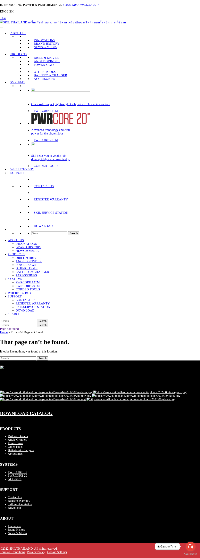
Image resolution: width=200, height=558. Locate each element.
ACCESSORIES (44, 78)
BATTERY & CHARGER (50, 75)
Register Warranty (19, 500)
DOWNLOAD (43, 226)
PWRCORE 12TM (46, 110)
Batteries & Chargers (21, 450)
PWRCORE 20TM (46, 140)
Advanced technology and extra (51, 130)
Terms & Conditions (12, 552)
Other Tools (15, 446)
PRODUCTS (18, 54)
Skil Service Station (20, 504)
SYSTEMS (17, 82)
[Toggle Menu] (1, 27)
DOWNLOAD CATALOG (26, 413)
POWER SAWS (44, 64)
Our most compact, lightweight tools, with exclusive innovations (70, 104)
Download (14, 507)
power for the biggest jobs (47, 133)
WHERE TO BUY (22, 169)
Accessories (15, 453)
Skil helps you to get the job (48, 155)
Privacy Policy (36, 552)
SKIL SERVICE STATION (51, 212)
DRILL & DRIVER (46, 57)
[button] (10, 229)
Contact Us (15, 497)
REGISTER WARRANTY (51, 199)
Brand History (16, 529)
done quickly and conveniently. (50, 159)
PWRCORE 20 (17, 475)
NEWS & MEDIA (45, 47)
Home (4, 332)
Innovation (14, 526)
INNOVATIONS (44, 40)
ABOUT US (18, 33)
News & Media (17, 533)
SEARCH (14, 314)
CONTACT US (44, 186)
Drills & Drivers (18, 436)
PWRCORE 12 (17, 472)
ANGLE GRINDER (47, 61)
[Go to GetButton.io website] (190, 554)
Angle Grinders (17, 439)
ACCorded (14, 479)
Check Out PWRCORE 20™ (81, 4)
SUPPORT (17, 172)
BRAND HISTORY (47, 43)
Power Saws (15, 443)
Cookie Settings (57, 552)
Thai (3, 18)
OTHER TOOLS (45, 71)
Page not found (9, 328)
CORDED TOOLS (46, 165)
